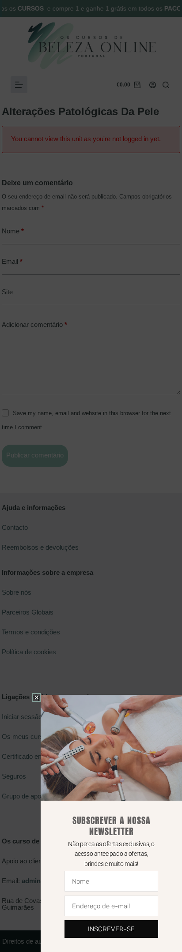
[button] (36, 697)
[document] (91, 476)
